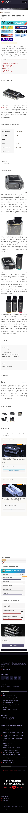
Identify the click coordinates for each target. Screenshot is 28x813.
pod (2, 52)
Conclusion (6, 70)
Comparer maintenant (14, 470)
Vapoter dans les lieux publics (9, 698)
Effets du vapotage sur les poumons (10, 700)
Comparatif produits (8, 71)
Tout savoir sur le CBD (7, 743)
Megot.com (5, 800)
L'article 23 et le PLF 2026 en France (10, 755)
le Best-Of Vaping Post (16, 570)
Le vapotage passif (7, 705)
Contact (8, 5)
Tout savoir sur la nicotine (8, 740)
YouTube (15, 678)
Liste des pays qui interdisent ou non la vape (12, 730)
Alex (4, 18)
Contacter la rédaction (7, 669)
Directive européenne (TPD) (9, 695)
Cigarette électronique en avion (9, 729)
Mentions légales (15, 806)
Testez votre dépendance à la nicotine (11, 752)
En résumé (6, 68)
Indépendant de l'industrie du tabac (4, 718)
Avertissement (21, 806)
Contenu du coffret (8, 65)
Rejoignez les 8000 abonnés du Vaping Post (9, 770)
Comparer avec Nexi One (8, 479)
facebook (3, 678)
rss (19, 678)
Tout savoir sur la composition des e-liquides (12, 738)
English (13, 5)
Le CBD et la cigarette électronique (10, 697)
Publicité (17, 807)
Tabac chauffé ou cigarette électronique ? (12, 704)
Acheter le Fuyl (13, 645)
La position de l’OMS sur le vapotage (10, 709)
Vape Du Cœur (11, 718)
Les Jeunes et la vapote (8, 702)
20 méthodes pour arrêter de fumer (10, 750)
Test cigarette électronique (14, 8)
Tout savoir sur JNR (7, 745)
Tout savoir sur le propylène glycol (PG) (11, 748)
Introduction (6, 62)
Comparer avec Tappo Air (8, 439)
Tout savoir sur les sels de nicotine (10, 741)
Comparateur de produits (8, 762)
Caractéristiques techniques (10, 63)
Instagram (7, 678)
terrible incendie (5, 107)
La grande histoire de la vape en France (11, 754)
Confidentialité (12, 807)
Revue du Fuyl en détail (9, 67)
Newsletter (4, 5)
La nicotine (5, 707)
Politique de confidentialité (22, 809)
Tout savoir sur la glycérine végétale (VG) (11, 747)
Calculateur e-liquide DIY (8, 760)
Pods (20, 8)
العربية (16, 5)
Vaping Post (7, 8)
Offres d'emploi (6, 798)
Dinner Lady (7, 12)
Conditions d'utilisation (7, 806)
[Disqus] (14, 535)
